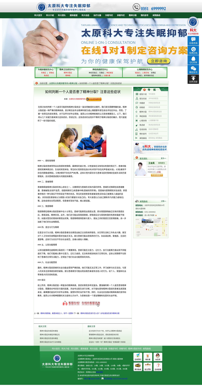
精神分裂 (133, 15)
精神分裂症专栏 (135, 349)
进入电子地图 (149, 215)
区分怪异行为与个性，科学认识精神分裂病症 (105, 331)
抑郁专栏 (121, 15)
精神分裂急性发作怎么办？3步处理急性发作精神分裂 (100, 313)
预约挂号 (144, 15)
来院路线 (156, 15)
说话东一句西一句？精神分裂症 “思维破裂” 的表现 (107, 342)
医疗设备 (103, 349)
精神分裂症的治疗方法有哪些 (50, 342)
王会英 (151, 163)
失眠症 (142, 103)
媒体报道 (74, 15)
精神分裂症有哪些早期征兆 (50, 335)
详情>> (163, 201)
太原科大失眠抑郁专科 (58, 83)
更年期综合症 (149, 76)
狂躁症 (101, 73)
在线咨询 (143, 129)
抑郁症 (142, 107)
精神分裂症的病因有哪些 (49, 331)
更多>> (163, 158)
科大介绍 (50, 15)
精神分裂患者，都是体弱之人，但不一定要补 (57, 313)
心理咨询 (143, 121)
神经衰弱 (143, 116)
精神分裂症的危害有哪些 (49, 338)
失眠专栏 (109, 15)
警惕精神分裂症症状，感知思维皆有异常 (104, 335)
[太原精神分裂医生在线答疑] (158, 363)
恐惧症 (153, 73)
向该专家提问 (157, 175)
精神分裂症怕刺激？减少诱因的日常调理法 (104, 338)
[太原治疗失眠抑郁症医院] (101, 3)
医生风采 (143, 99)
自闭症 (139, 76)
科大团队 (62, 15)
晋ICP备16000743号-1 (92, 379)
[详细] (159, 172)
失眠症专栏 (113, 349)
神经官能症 (93, 73)
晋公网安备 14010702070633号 (116, 379)
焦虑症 (142, 125)
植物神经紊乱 (96, 76)
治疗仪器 (97, 15)
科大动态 (85, 15)
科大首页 (38, 15)
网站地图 (99, 372)
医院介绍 (143, 94)
